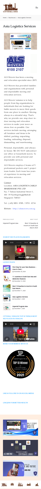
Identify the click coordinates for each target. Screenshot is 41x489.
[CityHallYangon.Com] (29, 484)
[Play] (6, 243)
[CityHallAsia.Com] (4, 484)
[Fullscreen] (34, 243)
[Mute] (31, 243)
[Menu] (37, 7)
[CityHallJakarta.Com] (37, 484)
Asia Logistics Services (20, 297)
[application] (20, 242)
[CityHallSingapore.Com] (12, 484)
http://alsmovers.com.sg (24, 208)
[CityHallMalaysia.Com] (20, 484)
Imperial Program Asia (20, 306)
